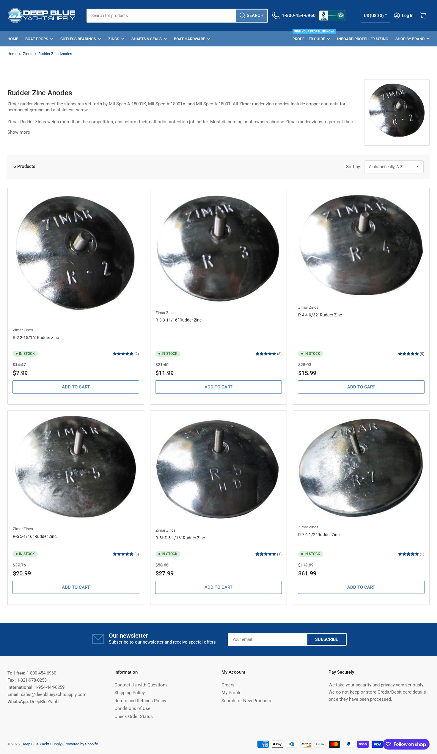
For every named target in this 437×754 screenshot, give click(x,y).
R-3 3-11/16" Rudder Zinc (178, 320)
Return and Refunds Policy (140, 700)
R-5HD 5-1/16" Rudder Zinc (180, 538)
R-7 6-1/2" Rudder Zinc (318, 534)
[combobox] (177, 16)
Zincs (113, 39)
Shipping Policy (129, 692)
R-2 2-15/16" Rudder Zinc (36, 337)
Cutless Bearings (78, 39)
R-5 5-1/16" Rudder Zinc (34, 536)
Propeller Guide (311, 36)
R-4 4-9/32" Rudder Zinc (320, 315)
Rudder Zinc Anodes (55, 53)
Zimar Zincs (23, 330)
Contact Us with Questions (141, 685)
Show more (18, 132)
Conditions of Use (132, 708)
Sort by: (353, 166)
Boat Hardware (189, 39)
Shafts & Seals (146, 39)
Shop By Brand (410, 39)
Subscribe (326, 639)
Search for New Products (246, 700)
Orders (228, 685)
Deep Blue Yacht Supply (41, 744)
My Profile (231, 692)
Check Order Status (133, 716)
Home (12, 39)
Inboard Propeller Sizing (362, 39)
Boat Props (36, 39)
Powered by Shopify (81, 744)
